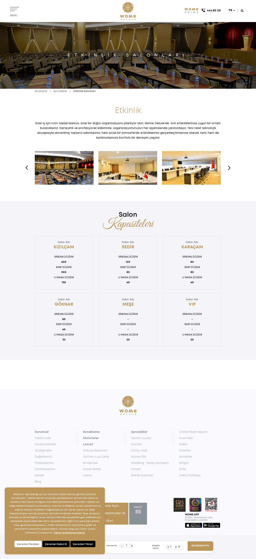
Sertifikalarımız (45, 469)
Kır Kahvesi (90, 463)
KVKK (182, 469)
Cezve (87, 475)
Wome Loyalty (141, 438)
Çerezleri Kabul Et (56, 544)
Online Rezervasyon (193, 432)
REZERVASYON (200, 546)
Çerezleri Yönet (83, 544)
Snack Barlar (92, 469)
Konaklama (91, 432)
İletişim (184, 463)
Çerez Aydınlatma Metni (69, 533)
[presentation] (27, 168)
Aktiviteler (91, 438)
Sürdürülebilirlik (45, 444)
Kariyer (39, 475)
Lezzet (88, 444)
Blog (38, 481)
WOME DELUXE (128, 11)
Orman (136, 469)
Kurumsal (42, 432)
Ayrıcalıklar (60, 91)
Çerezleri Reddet (28, 544)
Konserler (185, 457)
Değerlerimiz (43, 457)
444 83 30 (214, 10)
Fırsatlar (185, 450)
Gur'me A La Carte (96, 457)
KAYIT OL (138, 509)
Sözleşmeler (43, 450)
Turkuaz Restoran (95, 450)
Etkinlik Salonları (84, 91)
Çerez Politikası (190, 475)
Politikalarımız (44, 463)
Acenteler (186, 438)
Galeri (183, 444)
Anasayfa (41, 91)
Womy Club (139, 450)
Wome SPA (138, 457)
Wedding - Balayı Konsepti (150, 463)
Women (136, 444)
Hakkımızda (43, 438)
